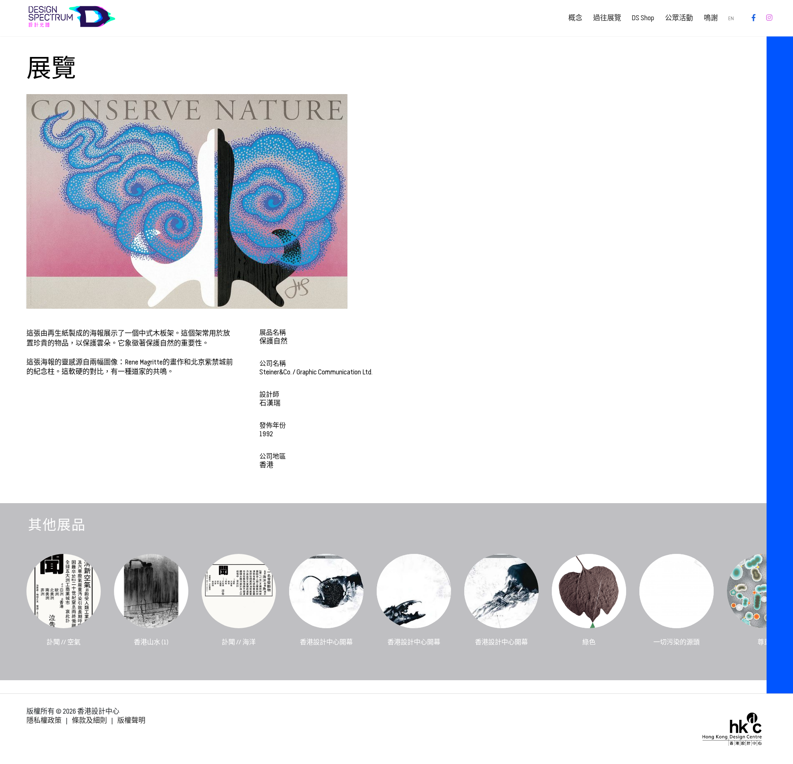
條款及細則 (89, 720)
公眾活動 (679, 18)
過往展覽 (607, 18)
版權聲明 (131, 720)
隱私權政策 (44, 720)
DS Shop (643, 18)
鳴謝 (711, 18)
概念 (575, 18)
